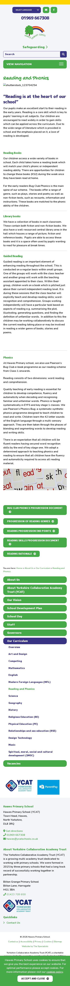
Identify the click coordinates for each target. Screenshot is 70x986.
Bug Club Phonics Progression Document (35, 508)
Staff (11, 624)
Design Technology (20, 738)
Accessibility (26, 941)
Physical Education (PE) (23, 724)
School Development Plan (24, 608)
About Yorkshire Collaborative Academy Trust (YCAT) (34, 590)
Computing (15, 661)
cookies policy (54, 972)
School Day (14, 616)
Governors (14, 633)
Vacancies (14, 763)
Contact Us (13, 923)
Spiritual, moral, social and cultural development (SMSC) (30, 753)
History (13, 710)
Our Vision (14, 600)
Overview (14, 647)
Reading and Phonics (21, 689)
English (13, 675)
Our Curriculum (43, 568)
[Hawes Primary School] (35, 32)
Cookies (48, 941)
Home (19, 568)
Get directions (14, 831)
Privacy (38, 941)
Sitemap (58, 941)
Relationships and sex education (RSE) (32, 731)
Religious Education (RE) (23, 717)
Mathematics (16, 668)
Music (11, 744)
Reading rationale (19, 553)
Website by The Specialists (35, 946)
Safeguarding (34, 47)
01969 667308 (35, 18)
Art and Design (17, 654)
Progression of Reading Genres (28, 521)
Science (13, 696)
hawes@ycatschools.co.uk (22, 839)
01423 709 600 (16, 894)
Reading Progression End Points (29, 531)
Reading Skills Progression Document (33, 540)
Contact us (13, 941)
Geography (15, 703)
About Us (29, 568)
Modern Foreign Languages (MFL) (29, 682)
